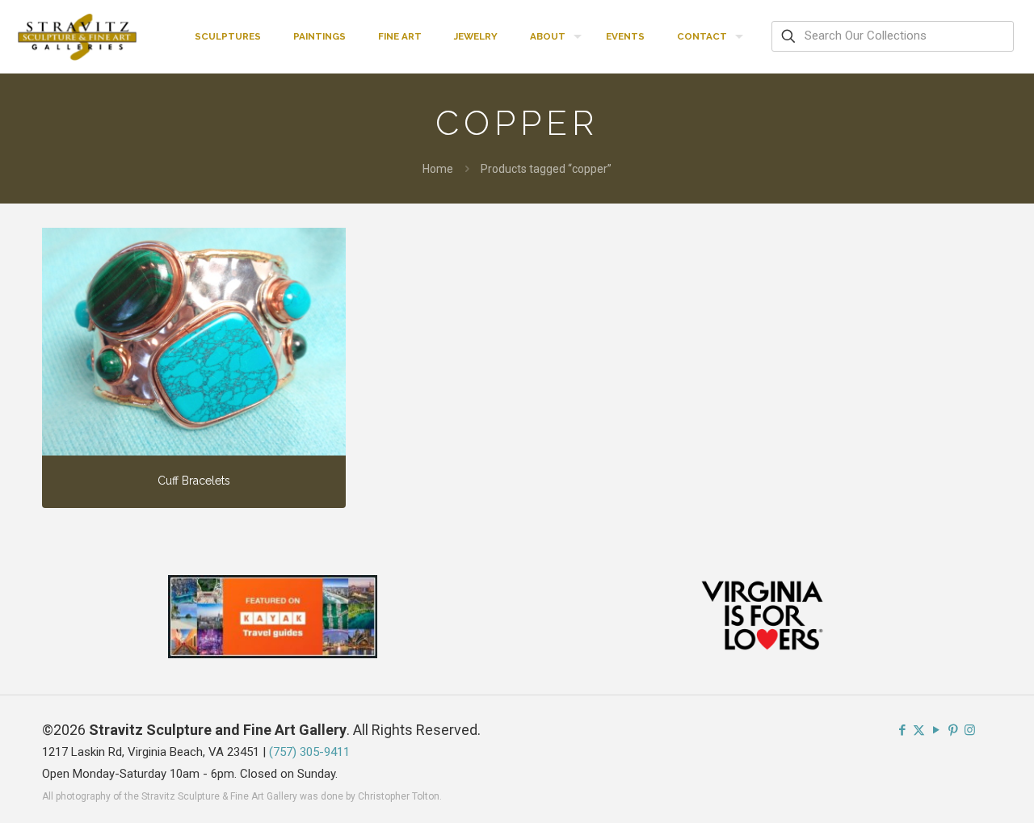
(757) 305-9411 (309, 752)
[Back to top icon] (956, 790)
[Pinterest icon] (953, 730)
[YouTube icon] (936, 730)
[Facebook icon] (902, 730)
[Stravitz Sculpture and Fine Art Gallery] (78, 36)
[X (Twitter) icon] (919, 730)
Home (437, 168)
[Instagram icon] (970, 730)
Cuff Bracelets (194, 480)
